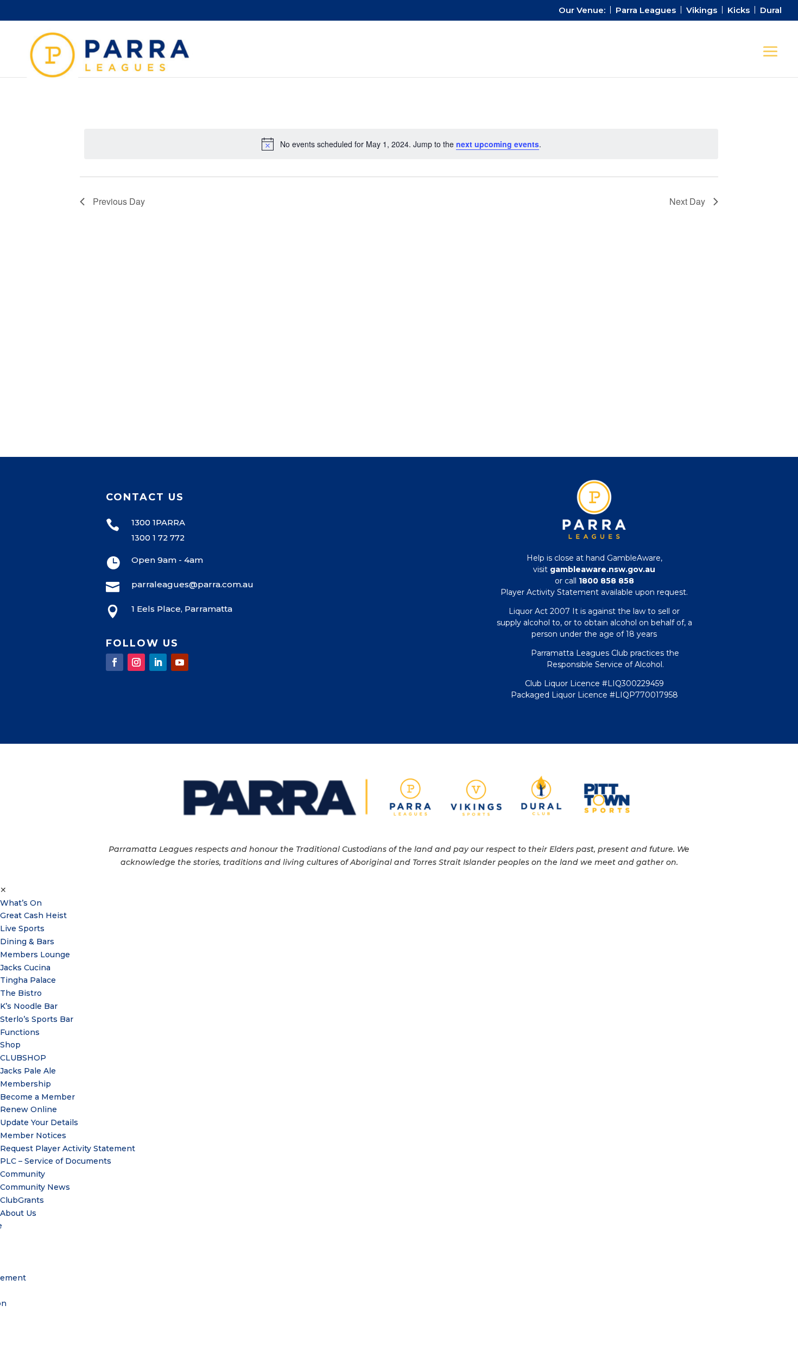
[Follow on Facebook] (114, 662)
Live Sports (22, 928)
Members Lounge (35, 954)
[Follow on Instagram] (136, 662)
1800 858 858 (606, 581)
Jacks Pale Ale (28, 1071)
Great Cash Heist (33, 915)
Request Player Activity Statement (67, 1148)
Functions (20, 1032)
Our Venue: (582, 10)
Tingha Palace (28, 980)
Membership (25, 1084)
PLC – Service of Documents (55, 1161)
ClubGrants (22, 1200)
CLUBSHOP (23, 1058)
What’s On (21, 903)
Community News (35, 1187)
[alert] (401, 144)
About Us (18, 1213)
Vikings (701, 10)
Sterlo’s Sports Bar (36, 1019)
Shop (10, 1045)
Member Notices (33, 1135)
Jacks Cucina (25, 967)
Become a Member (37, 1097)
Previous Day (119, 201)
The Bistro (21, 993)
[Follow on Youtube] (179, 662)
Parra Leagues (646, 10)
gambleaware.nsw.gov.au (602, 569)
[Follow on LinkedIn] (158, 662)
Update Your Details (39, 1122)
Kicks (738, 10)
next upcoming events (497, 144)
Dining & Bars (27, 941)
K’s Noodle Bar (29, 1006)
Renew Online (28, 1109)
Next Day (687, 201)
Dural (771, 10)
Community (22, 1174)
